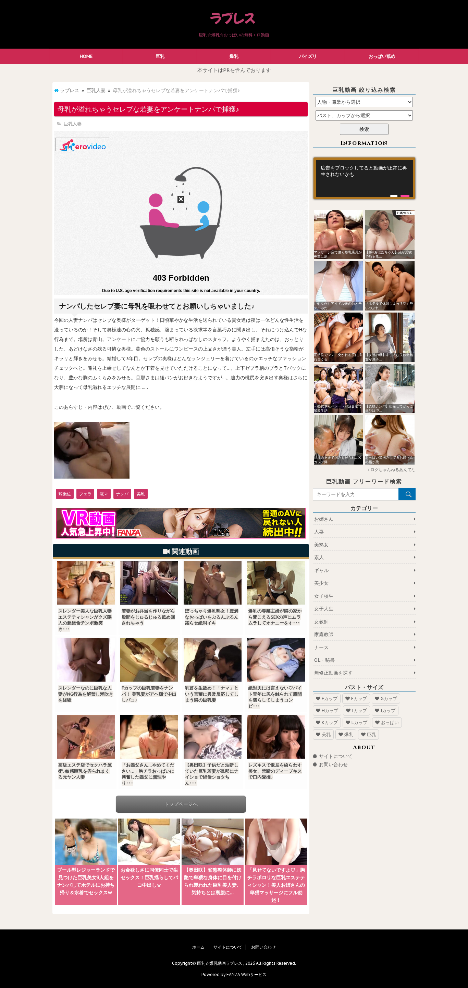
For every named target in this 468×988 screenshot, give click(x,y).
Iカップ (359, 710)
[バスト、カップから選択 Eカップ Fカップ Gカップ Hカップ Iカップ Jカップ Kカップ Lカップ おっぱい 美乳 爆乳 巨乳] (364, 115)
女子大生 (323, 609)
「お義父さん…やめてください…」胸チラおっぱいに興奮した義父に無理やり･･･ (148, 774)
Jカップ (388, 710)
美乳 (141, 493)
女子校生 (323, 596)
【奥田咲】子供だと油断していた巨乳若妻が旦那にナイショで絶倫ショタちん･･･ (211, 774)
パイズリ (308, 56)
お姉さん (323, 519)
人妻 (319, 532)
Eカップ (329, 698)
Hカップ (330, 710)
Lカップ (359, 722)
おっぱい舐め (382, 56)
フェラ (85, 493)
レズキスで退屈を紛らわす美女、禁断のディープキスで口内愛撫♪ (275, 771)
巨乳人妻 (96, 90)
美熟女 (321, 545)
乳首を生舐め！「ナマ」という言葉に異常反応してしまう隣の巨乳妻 (211, 694)
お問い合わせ (333, 764)
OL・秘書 (324, 660)
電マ (104, 493)
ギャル (321, 570)
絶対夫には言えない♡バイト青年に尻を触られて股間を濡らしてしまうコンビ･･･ (275, 697)
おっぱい (390, 722)
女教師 (321, 622)
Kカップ (330, 722)
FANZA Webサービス (246, 974)
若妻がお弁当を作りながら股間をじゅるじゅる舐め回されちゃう (148, 617)
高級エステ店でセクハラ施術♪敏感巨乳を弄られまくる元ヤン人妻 (85, 771)
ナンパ (122, 493)
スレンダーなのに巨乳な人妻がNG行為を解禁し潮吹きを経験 (85, 694)
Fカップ (359, 698)
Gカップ (389, 698)
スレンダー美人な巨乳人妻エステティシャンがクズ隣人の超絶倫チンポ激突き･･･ (85, 620)
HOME (86, 56)
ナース (321, 647)
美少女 (321, 583)
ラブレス (69, 90)
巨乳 (160, 56)
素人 (319, 557)
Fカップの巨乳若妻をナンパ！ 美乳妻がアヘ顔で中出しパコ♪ (149, 694)
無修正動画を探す (333, 673)
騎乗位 (65, 493)
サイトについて (336, 756)
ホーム (198, 947)
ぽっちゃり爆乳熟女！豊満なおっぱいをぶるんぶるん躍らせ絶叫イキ (211, 617)
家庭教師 (323, 634)
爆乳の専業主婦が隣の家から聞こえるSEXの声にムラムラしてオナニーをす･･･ (275, 617)
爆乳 (234, 56)
